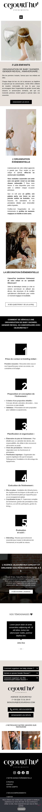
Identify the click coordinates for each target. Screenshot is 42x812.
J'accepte (21, 809)
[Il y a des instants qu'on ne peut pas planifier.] (11, 740)
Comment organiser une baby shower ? (19, 668)
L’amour (9, 797)
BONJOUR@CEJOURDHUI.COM (21, 702)
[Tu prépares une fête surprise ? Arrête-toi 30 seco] (31, 740)
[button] (21, 17)
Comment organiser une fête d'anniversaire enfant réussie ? (15, 679)
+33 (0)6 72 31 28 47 (21, 700)
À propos (10, 782)
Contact (9, 784)
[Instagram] (14, 773)
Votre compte (12, 787)
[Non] (38, 804)
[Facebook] (23, 773)
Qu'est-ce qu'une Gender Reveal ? (17, 673)
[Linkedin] (27, 773)
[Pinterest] (19, 773)
